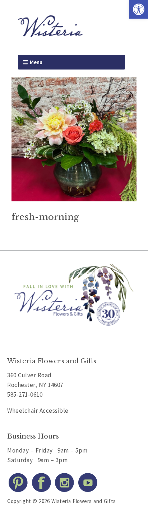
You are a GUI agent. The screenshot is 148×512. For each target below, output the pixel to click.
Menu (36, 62)
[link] (138, 9)
